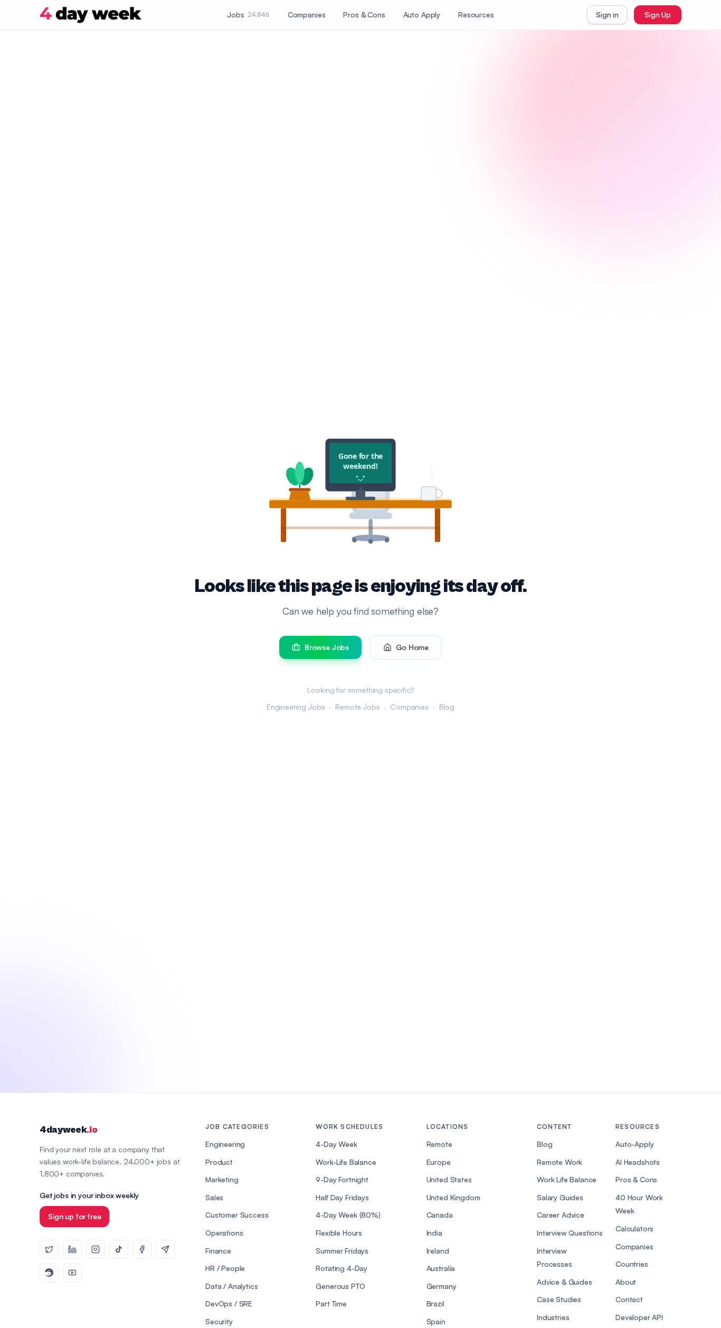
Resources (476, 14)
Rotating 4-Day (341, 1268)
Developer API (639, 1317)
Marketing (222, 1179)
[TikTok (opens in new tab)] (118, 1249)
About (625, 1281)
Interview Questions (570, 1232)
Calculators (634, 1228)
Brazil (435, 1303)
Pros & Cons (364, 14)
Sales (214, 1197)
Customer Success (236, 1214)
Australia (441, 1268)
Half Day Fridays (342, 1197)
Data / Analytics (231, 1286)
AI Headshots (637, 1161)
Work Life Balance (566, 1179)
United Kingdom (453, 1197)
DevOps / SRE (228, 1303)
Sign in (607, 14)
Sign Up (657, 14)
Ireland (437, 1250)
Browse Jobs (327, 647)
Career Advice (560, 1214)
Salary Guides (560, 1197)
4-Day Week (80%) (348, 1214)
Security (219, 1321)
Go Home (412, 647)
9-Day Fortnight (342, 1179)
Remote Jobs (357, 706)
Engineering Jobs (296, 706)
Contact (629, 1299)
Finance (218, 1250)
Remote (439, 1143)
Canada (439, 1214)
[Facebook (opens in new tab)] (141, 1249)
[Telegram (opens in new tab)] (165, 1249)
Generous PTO (340, 1286)
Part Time (331, 1303)
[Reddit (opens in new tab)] (49, 1272)
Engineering (225, 1143)
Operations (224, 1232)
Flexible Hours (339, 1232)
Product (219, 1161)
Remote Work (559, 1161)
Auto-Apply (634, 1143)
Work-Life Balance (346, 1161)
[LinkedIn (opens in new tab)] (72, 1249)
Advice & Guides (564, 1281)
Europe (438, 1161)
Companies (307, 14)
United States (449, 1179)
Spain (435, 1321)
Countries (631, 1263)
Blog (446, 706)
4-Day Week (336, 1143)
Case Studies (559, 1299)
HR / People (225, 1268)
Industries (553, 1317)
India (434, 1232)
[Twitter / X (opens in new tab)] (49, 1249)
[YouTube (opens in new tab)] (72, 1272)
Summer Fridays (342, 1250)
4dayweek (68, 1129)
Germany (441, 1286)
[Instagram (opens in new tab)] (95, 1249)
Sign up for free (74, 1216)
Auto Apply (421, 14)
